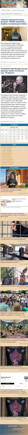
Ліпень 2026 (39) (6, 148)
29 (10, 141)
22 (10, 139)
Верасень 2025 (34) (7, 164)
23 (14, 139)
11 (22, 134)
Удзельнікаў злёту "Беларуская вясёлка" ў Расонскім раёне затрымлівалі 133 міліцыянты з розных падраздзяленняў (14, 340)
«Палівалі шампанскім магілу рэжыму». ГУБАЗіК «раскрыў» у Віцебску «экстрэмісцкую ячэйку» (14, 22)
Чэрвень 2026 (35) (7, 150)
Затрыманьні (12, 62)
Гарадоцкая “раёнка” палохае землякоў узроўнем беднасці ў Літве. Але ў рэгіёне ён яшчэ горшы (13, 215)
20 (2, 139)
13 (2, 136)
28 (6, 141)
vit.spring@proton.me (18, 428)
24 (18, 139)
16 (14, 136)
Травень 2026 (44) (7, 151)
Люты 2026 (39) (6, 156)
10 (18, 134)
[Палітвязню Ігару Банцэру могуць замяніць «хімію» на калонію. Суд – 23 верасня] (14, 84)
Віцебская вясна (12, 426)
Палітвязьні (12, 121)
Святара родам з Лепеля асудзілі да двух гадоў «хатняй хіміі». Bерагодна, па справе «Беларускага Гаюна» (14, 190)
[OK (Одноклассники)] (19, 431)
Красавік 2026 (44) (7, 153)
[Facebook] (7, 431)
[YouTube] (16, 431)
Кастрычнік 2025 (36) (7, 162)
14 (6, 136)
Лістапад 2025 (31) (7, 161)
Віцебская (8, 1)
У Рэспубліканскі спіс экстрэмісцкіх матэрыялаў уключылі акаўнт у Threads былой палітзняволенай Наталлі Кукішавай (13, 391)
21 (6, 139)
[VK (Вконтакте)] (13, 431)
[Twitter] (10, 431)
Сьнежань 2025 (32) (7, 159)
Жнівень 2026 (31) (7, 147)
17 (18, 136)
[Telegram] (4, 431)
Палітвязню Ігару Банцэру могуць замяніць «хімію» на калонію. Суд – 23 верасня (14, 71)
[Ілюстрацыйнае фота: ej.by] (14, 33)
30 (14, 141)
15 (10, 136)
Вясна (10, 6)
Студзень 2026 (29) (7, 158)
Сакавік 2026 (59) (6, 155)
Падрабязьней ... (22, 62)
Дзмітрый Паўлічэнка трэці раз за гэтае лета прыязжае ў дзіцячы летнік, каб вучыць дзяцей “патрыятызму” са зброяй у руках (13, 313)
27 (2, 141)
